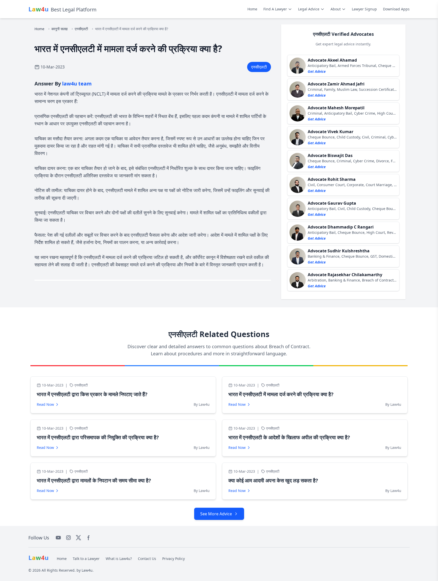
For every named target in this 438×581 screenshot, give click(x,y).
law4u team (77, 83)
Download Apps (396, 9)
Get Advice (317, 71)
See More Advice (216, 514)
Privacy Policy (173, 558)
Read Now (45, 404)
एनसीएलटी (81, 28)
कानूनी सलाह (59, 28)
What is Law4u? (119, 558)
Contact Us (147, 558)
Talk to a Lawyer (86, 558)
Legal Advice (308, 9)
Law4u (87, 570)
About (336, 9)
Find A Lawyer (275, 9)
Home (252, 9)
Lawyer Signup (364, 9)
